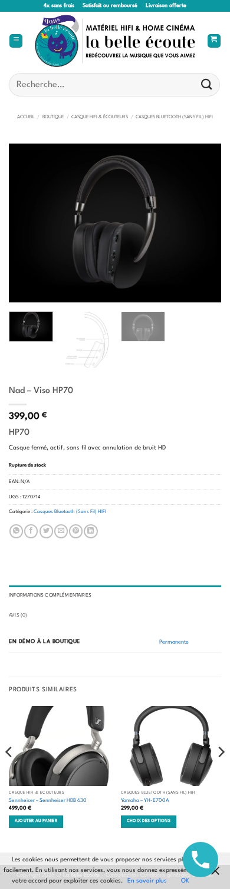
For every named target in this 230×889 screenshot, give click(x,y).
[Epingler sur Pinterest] (76, 531)
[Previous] (27, 223)
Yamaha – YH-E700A (145, 800)
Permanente (174, 642)
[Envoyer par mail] (61, 531)
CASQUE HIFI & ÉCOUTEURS (99, 117)
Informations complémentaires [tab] (50, 595)
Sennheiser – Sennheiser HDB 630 (48, 800)
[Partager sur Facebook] (31, 531)
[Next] (202, 223)
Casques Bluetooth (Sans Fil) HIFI (174, 117)
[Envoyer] (207, 84)
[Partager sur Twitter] (46, 531)
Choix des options (148, 821)
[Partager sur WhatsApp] (16, 531)
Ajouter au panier (36, 821)
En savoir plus (147, 881)
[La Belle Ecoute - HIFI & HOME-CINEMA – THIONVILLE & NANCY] (115, 41)
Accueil (26, 117)
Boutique (53, 117)
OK (185, 881)
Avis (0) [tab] (18, 615)
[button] (15, 41)
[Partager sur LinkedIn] (90, 531)
